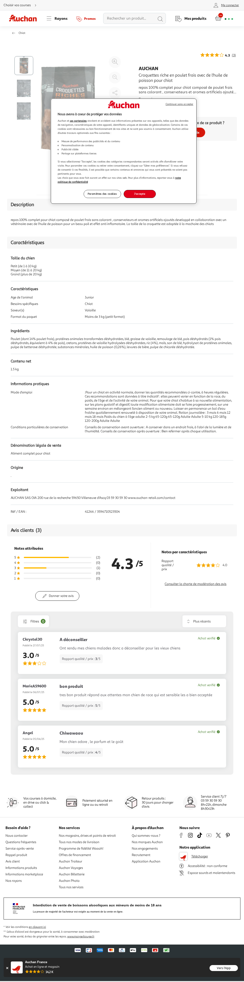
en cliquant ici (37, 927)
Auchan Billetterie (72, 874)
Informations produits (21, 868)
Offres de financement (75, 855)
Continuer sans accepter (179, 104)
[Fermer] (7, 968)
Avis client (12, 861)
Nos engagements (145, 848)
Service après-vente (19, 848)
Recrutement (141, 855)
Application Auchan (146, 861)
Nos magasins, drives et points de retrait (87, 836)
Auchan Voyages (71, 868)
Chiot (22, 33)
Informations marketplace (24, 874)
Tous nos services (71, 887)
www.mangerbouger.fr (80, 936)
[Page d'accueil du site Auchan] (24, 18)
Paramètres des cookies (102, 193)
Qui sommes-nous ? (146, 836)
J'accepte (139, 193)
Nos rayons (13, 881)
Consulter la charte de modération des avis (195, 584)
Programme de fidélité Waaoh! (81, 848)
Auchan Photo (69, 881)
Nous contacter (16, 836)
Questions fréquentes (20, 842)
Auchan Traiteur (70, 861)
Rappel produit (16, 855)
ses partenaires (78, 120)
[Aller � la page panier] (224, 18)
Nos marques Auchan (147, 842)
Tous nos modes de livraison (79, 842)
